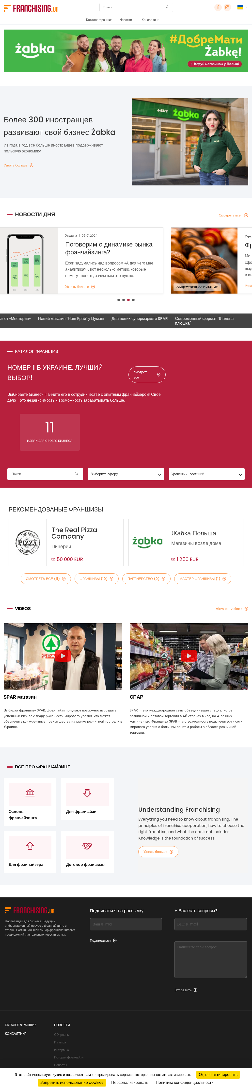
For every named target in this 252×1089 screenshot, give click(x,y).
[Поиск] (167, 7)
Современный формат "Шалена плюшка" (180, 321)
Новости (126, 19)
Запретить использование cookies (72, 1082)
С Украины (61, 1034)
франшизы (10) (94, 578)
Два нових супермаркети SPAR (116, 318)
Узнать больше (155, 851)
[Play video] (63, 657)
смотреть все (141, 374)
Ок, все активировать (218, 1074)
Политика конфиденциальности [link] (185, 1082)
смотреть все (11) (43, 578)
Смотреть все (230, 215)
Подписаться (100, 940)
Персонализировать (129, 1082)
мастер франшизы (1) (199, 578)
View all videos (229, 608)
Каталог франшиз (99, 19)
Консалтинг (150, 19)
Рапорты (60, 1065)
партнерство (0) (143, 578)
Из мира (60, 1042)
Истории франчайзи (68, 1057)
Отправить (182, 990)
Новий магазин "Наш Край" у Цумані (47, 318)
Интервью (61, 1050)
